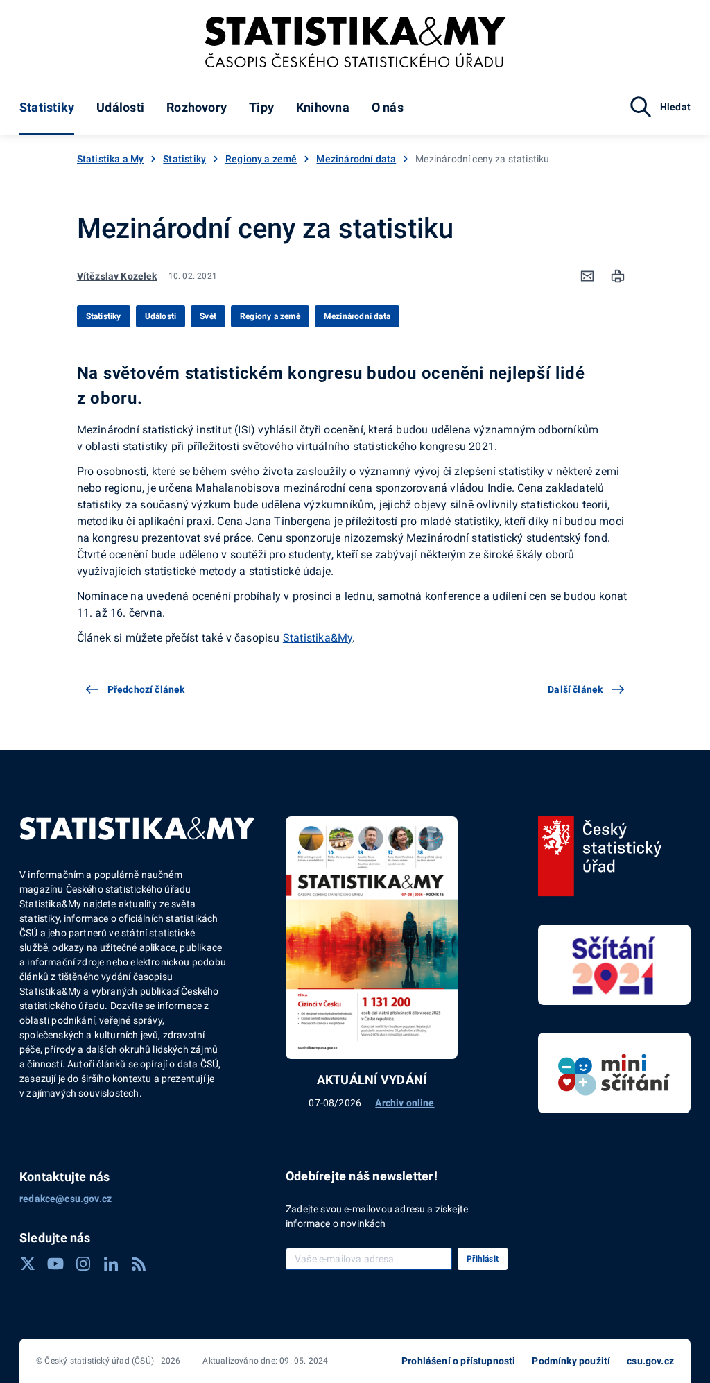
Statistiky (46, 107)
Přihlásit (483, 1259)
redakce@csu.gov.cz (65, 1198)
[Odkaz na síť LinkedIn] (111, 1263)
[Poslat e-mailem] (587, 276)
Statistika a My (110, 158)
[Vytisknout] (618, 276)
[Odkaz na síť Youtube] (55, 1263)
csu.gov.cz (650, 1360)
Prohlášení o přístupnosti (458, 1360)
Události (120, 107)
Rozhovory (196, 107)
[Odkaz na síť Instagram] (83, 1263)
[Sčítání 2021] (614, 965)
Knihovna (322, 107)
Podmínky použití (571, 1360)
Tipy (261, 107)
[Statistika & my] (355, 42)
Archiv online (404, 1102)
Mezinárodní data (356, 158)
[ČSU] (600, 856)
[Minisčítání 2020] (614, 1073)
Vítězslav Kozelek (117, 276)
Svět (208, 316)
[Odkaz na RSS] (138, 1263)
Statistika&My (318, 637)
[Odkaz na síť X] (27, 1263)
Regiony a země (261, 158)
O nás (388, 107)
